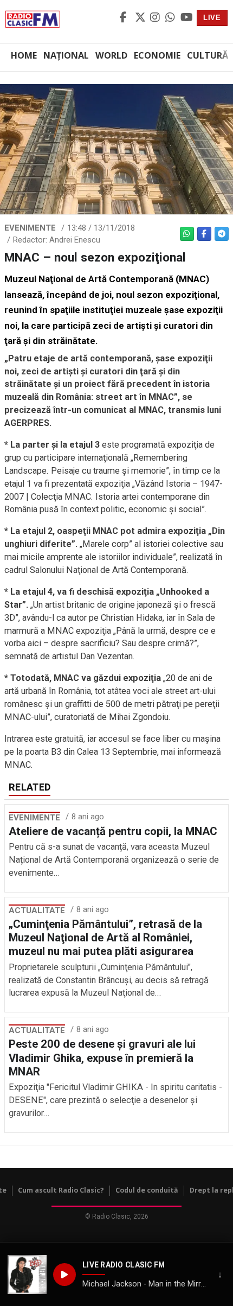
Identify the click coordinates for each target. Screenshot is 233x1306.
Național (66, 55)
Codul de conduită (146, 1190)
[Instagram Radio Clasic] (156, 18)
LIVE (212, 18)
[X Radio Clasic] (141, 18)
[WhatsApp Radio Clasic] (171, 18)
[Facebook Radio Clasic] (126, 18)
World (111, 55)
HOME (24, 55)
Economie (157, 55)
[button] (27, 1274)
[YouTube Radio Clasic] (186, 18)
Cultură (207, 55)
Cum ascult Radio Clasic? (61, 1190)
